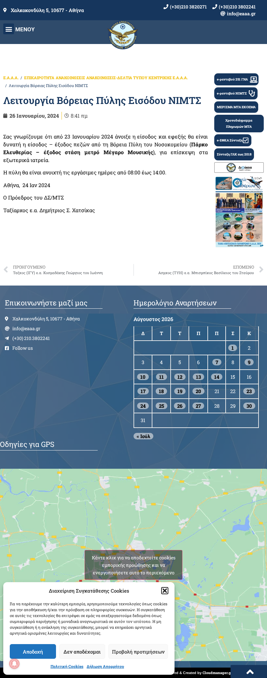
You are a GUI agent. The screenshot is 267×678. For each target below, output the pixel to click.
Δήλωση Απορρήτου (105, 666)
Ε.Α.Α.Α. (11, 77)
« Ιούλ (143, 436)
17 (143, 391)
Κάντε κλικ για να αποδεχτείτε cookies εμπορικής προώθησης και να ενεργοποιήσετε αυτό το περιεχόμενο (134, 564)
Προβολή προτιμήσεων (138, 651)
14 (216, 377)
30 (249, 406)
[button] (165, 590)
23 (249, 391)
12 (179, 377)
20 (198, 391)
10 (143, 377)
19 (179, 391)
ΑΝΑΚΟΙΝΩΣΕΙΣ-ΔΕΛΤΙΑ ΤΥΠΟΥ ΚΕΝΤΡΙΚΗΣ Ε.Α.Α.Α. (137, 77)
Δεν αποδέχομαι (82, 651)
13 (198, 377)
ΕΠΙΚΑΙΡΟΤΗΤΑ (39, 77)
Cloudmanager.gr (217, 672)
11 (161, 377)
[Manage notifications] (14, 663)
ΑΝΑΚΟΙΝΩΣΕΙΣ (70, 77)
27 (198, 406)
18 (161, 391)
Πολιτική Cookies (66, 666)
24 (143, 406)
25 (161, 406)
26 (179, 406)
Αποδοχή (33, 651)
